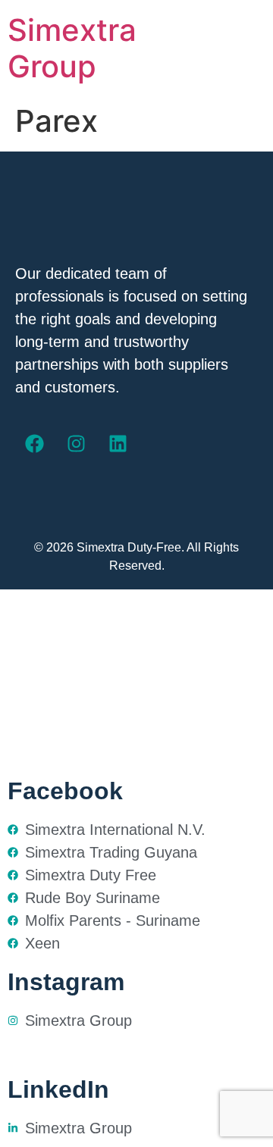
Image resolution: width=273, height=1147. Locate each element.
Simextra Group (72, 48)
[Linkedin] (117, 443)
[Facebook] (34, 443)
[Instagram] (76, 443)
